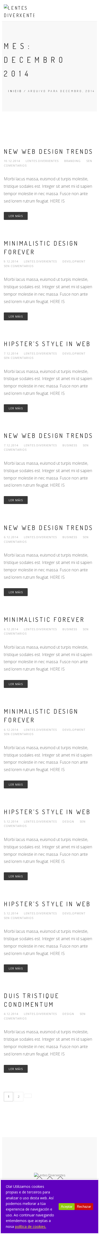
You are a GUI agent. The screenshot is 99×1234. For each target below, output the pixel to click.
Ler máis (16, 216)
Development (74, 261)
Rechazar (84, 1206)
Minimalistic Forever (44, 619)
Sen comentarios (19, 266)
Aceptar (66, 1206)
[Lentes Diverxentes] (19, 11)
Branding (72, 161)
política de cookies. (30, 1226)
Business (69, 445)
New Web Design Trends (48, 151)
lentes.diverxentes (43, 161)
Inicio (15, 91)
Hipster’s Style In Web (47, 344)
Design (68, 821)
